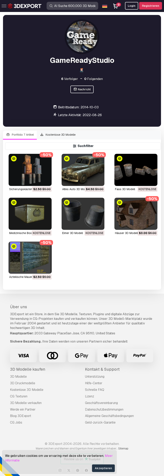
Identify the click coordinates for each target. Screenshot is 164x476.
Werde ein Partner (23, 409)
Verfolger (69, 79)
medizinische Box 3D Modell (27, 233)
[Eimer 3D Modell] (83, 214)
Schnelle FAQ (94, 390)
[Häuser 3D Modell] (135, 214)
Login (131, 6)
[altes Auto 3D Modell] (83, 170)
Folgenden (93, 79)
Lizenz (89, 396)
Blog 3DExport (20, 416)
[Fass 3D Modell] (135, 170)
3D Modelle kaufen (27, 369)
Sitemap (123, 448)
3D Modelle (18, 376)
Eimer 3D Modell (72, 233)
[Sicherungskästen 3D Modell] (30, 170)
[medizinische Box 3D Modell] (30, 214)
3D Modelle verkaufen (26, 403)
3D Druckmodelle (22, 383)
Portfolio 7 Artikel (22, 134)
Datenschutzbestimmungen (104, 409)
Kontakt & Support (102, 369)
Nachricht (84, 89)
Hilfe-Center (93, 383)
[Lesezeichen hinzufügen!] (45, 180)
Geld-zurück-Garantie (100, 422)
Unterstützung (94, 376)
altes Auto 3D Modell (75, 189)
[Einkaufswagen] (37, 180)
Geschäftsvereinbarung (101, 403)
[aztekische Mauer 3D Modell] (30, 258)
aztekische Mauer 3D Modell (27, 277)
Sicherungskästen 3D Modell (27, 189)
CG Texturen (18, 396)
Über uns (18, 306)
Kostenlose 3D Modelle (60, 134)
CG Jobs (16, 422)
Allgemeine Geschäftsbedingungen (109, 416)
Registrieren (150, 6)
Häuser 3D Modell (126, 233)
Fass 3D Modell (125, 189)
